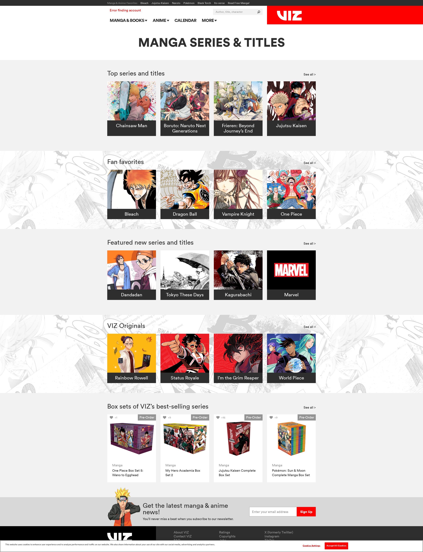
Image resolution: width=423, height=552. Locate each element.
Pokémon (188, 3)
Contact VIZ (183, 536)
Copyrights (227, 536)
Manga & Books (127, 20)
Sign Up (306, 511)
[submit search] (259, 12)
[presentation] (131, 438)
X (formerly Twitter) (279, 532)
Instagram (272, 536)
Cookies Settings (311, 545)
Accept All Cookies (336, 545)
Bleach (144, 3)
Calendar (185, 20)
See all (310, 74)
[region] (211, 546)
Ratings (224, 532)
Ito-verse (219, 3)
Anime (160, 20)
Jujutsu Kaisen (160, 3)
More (208, 20)
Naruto (176, 3)
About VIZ (181, 532)
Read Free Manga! (239, 3)
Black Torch (204, 3)
